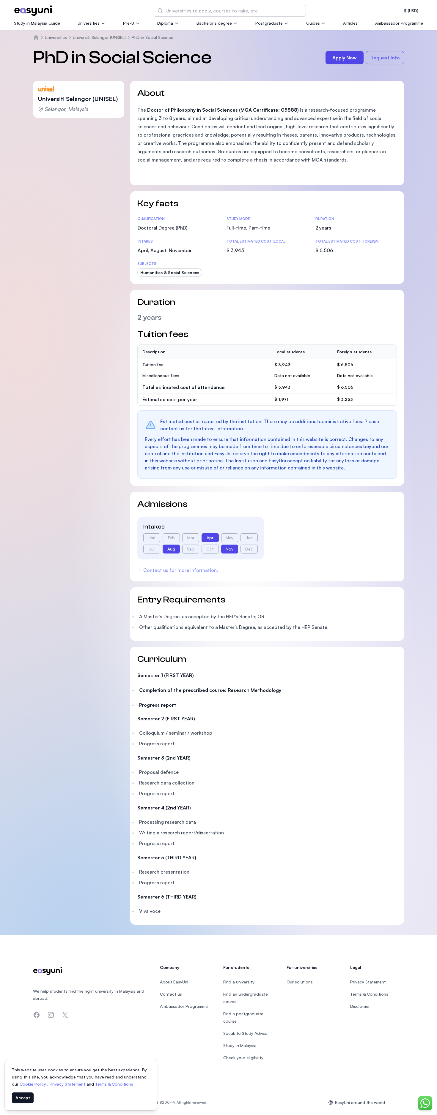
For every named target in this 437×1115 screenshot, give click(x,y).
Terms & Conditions (114, 1083)
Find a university (238, 981)
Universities (89, 23)
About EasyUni (174, 981)
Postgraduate (269, 23)
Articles (350, 23)
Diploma (165, 23)
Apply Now (344, 58)
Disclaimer (360, 1006)
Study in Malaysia (240, 1045)
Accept (22, 1097)
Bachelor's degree (214, 23)
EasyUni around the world (360, 1102)
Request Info (385, 58)
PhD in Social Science (152, 37)
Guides (313, 23)
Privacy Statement (68, 1083)
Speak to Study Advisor (246, 1033)
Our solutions (300, 981)
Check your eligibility (243, 1057)
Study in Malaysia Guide (37, 23)
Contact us (171, 994)
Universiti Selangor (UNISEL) (99, 37)
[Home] (36, 37)
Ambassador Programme (399, 23)
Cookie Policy (33, 1083)
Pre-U (128, 23)
